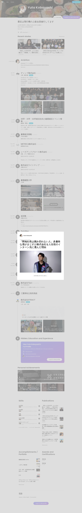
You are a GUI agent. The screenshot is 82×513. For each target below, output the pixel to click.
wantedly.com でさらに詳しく (40, 275)
